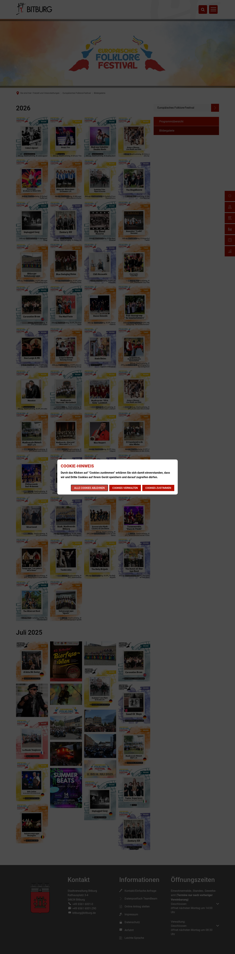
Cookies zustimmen (158, 488)
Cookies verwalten (125, 488)
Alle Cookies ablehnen (89, 488)
